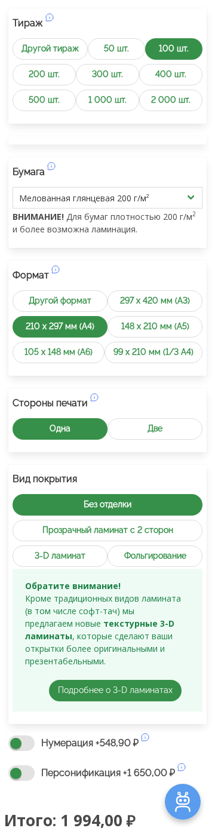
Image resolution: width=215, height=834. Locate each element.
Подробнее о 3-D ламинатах (115, 690)
